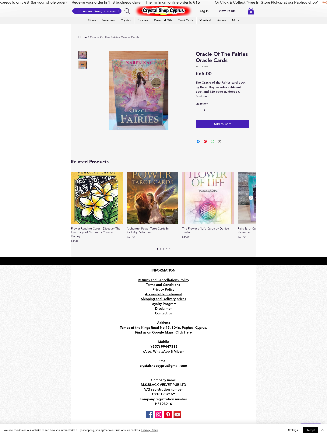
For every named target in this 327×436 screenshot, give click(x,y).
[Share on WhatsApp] (212, 141)
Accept (311, 430)
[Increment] (210, 110)
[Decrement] (198, 110)
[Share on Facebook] (198, 141)
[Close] (322, 430)
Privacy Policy (149, 430)
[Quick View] (97, 198)
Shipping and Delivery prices (163, 299)
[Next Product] (251, 198)
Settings (293, 430)
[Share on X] (219, 141)
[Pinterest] (168, 414)
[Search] (127, 11)
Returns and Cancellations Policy (163, 280)
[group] (163, 208)
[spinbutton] (204, 110)
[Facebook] (149, 414)
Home (82, 37)
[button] (251, 11)
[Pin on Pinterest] (205, 141)
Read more (202, 96)
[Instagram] (158, 414)
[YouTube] (177, 414)
